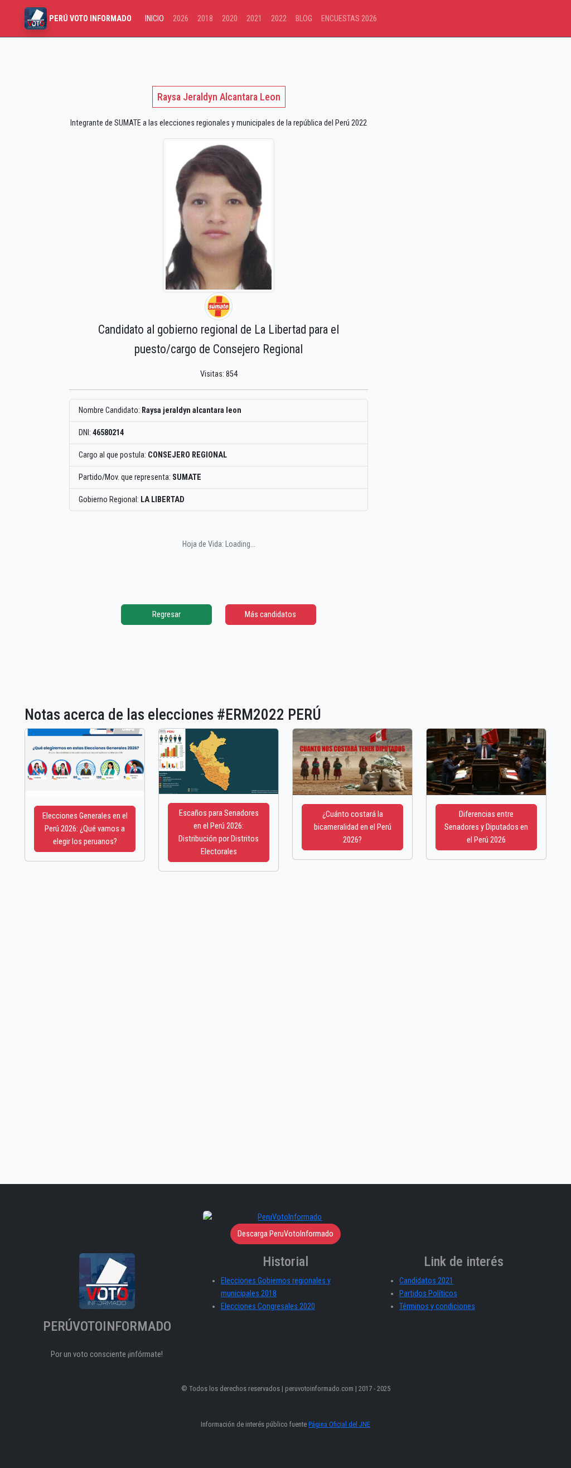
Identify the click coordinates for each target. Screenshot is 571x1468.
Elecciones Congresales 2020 (268, 1306)
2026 (180, 18)
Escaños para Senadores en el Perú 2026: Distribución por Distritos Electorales (218, 832)
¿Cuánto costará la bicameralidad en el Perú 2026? (352, 827)
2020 (230, 18)
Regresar (166, 614)
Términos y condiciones (437, 1306)
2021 (254, 18)
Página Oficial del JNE (339, 1424)
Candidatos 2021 (426, 1281)
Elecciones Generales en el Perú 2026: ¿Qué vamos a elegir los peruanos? (85, 828)
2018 (205, 18)
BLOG (304, 18)
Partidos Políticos (428, 1293)
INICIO (154, 18)
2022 (279, 18)
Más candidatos (270, 614)
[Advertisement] (285, 1041)
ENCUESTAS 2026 (349, 18)
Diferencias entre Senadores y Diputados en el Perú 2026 (486, 827)
